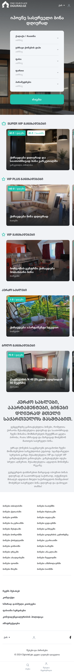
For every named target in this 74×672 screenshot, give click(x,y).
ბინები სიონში (45, 569)
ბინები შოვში (10, 569)
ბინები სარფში (45, 546)
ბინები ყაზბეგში (46, 528)
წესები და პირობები (37, 650)
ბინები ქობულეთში (13, 540)
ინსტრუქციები (11, 623)
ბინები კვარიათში (47, 540)
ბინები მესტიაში (12, 528)
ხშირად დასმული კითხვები (19, 603)
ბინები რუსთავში (46, 511)
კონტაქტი (8, 597)
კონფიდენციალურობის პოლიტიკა (23, 616)
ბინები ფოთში (10, 563)
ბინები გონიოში (11, 546)
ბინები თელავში (46, 517)
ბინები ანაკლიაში (47, 551)
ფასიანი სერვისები (14, 610)
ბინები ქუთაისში (12, 511)
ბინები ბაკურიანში (13, 523)
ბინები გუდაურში (46, 523)
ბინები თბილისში (12, 505)
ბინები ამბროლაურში (49, 563)
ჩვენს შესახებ (11, 591)
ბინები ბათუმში (45, 505)
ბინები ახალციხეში (13, 557)
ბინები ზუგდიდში (46, 557)
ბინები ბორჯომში (12, 534)
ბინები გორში (10, 517)
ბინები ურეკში (11, 551)
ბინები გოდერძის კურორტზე (52, 534)
